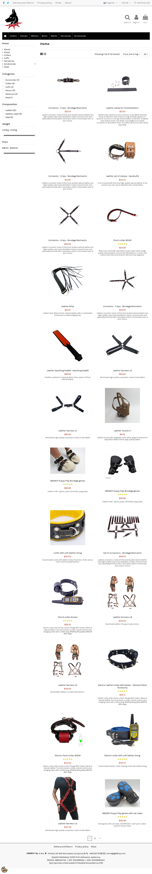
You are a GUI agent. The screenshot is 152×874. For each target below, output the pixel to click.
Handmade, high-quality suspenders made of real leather (122, 377)
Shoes (7, 52)
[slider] (3, 135)
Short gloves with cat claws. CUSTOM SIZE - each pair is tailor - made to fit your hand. (122, 825)
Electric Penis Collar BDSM (67, 755)
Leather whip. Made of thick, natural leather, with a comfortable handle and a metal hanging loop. (67, 314)
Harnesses (9, 61)
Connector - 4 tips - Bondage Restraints (67, 240)
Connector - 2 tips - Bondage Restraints (67, 108)
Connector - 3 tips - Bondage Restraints (67, 176)
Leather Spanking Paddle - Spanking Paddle (68, 370)
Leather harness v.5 (67, 685)
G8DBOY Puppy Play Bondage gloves (67, 481)
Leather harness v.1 (67, 430)
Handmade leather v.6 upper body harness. (122, 624)
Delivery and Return (23, 2)
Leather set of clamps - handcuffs (122, 176)
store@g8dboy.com (115, 853)
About (68, 2)
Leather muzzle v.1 (122, 430)
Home (5, 43)
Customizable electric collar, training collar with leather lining (122, 766)
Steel (9, 117)
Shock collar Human (67, 617)
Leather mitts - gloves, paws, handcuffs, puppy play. (68, 491)
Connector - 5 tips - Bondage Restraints (122, 306)
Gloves (7, 49)
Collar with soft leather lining (68, 553)
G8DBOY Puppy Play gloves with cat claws (122, 813)
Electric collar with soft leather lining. (122, 755)
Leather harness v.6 (122, 617)
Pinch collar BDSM (122, 240)
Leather (10, 110)
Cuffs (6, 58)
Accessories (10, 64)
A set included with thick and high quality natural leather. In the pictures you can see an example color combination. (122, 184)
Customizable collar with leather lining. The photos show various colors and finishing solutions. (67, 561)
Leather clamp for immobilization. (122, 108)
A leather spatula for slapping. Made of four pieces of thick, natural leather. (68, 378)
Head (6, 67)
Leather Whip (67, 306)
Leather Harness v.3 (67, 823)
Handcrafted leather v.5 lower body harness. (67, 692)
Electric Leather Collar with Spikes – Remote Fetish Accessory (122, 686)
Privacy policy (45, 2)
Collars (7, 55)
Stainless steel (13, 114)
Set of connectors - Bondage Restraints (122, 553)
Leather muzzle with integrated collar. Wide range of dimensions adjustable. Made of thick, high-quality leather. (122, 439)
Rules (58, 2)
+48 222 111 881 (96, 853)
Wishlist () (143, 2)
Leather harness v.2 (122, 370)
